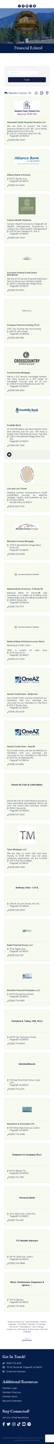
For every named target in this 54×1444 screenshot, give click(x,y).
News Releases (32, 1322)
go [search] (28, 79)
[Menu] (27, 40)
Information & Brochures (28, 1329)
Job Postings (37, 1327)
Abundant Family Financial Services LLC (26, 122)
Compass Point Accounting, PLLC (23, 325)
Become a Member (12, 1401)
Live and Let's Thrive (17, 489)
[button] (5, 93)
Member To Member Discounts (27, 1325)
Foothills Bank (14, 425)
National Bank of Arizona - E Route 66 (25, 589)
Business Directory (16, 1322)
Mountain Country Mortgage (20, 541)
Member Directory (12, 1392)
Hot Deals (22, 1324)
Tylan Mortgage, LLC (17, 849)
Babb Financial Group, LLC (20, 945)
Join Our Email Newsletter (16, 1417)
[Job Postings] (9, 456)
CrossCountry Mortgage (18, 373)
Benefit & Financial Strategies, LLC (23, 990)
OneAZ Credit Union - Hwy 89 (21, 746)
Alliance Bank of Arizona (18, 175)
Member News (10, 1396)
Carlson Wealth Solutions (19, 220)
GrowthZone (34, 1440)
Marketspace (25, 1327)
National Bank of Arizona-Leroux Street (25, 641)
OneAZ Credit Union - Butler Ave (22, 694)
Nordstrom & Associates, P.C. (21, 1124)
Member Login (10, 1388)
